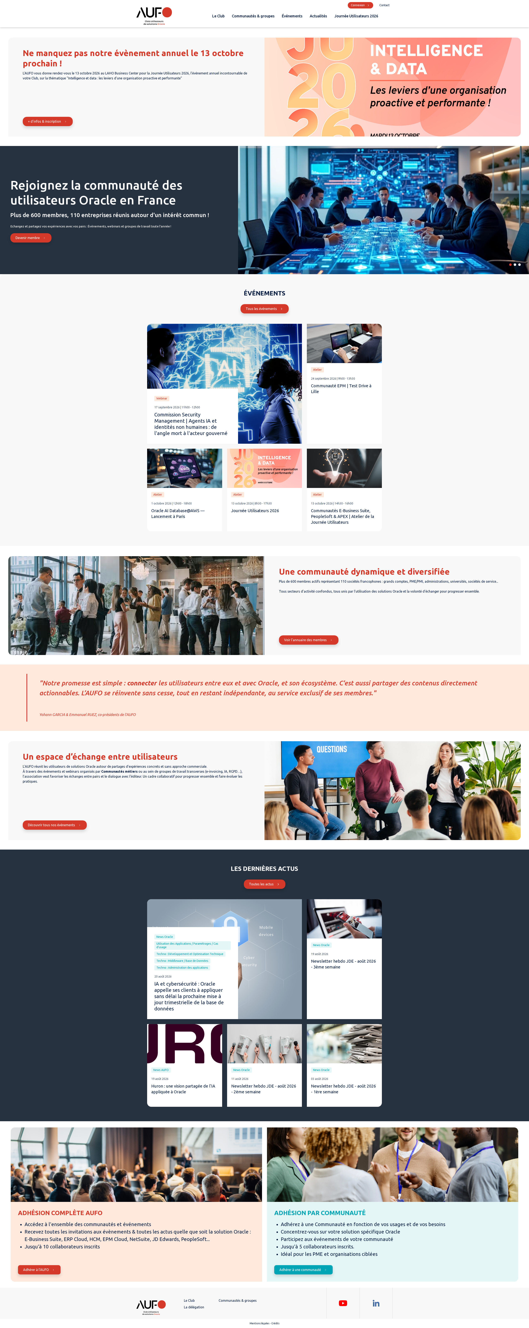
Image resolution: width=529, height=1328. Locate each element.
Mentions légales (259, 1323)
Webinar (161, 398)
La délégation (194, 1307)
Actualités (318, 16)
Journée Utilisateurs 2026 (356, 16)
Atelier (317, 369)
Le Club (218, 16)
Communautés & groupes (253, 16)
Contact (384, 5)
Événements (292, 16)
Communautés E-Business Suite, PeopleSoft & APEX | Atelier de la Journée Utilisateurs (342, 516)
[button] (510, 264)
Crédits (275, 1323)
